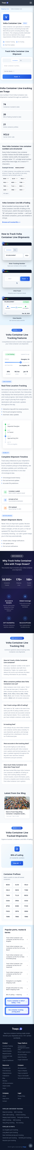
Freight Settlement (23, 1059)
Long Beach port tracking (10, 1132)
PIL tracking (19, 1123)
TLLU (14, 186)
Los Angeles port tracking (10, 1130)
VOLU (23, 178)
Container (15, 60)
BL (21, 60)
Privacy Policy (21, 1096)
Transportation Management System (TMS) (23, 1047)
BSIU (22, 186)
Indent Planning (22, 1057)
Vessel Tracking (7, 1048)
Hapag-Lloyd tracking (9, 1117)
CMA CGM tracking (8, 1115)
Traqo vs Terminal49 (23, 1076)
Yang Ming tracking (8, 1123)
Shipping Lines (5, 9)
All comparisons (22, 1068)
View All (16, 863)
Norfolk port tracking (25, 1138)
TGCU (6, 186)
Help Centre (6, 1098)
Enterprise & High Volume (7, 1057)
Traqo (24, 1147)
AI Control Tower (22, 1054)
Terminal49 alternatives (24, 1078)
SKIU (14, 182)
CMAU (14, 190)
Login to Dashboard (8, 1060)
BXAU (6, 178)
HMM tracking (7, 1120)
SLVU (15, 178)
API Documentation (8, 1083)
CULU (6, 182)
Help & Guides (6, 1086)
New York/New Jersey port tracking (13, 1135)
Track (16, 77)
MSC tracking (18, 1112)
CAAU (6, 190)
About (4, 1096)
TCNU (22, 182)
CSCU (22, 190)
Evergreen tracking (23, 1117)
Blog (4, 1078)
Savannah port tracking (10, 1138)
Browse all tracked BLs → (11, 222)
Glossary (5, 1081)
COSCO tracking (20, 1115)
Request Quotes (7, 1053)
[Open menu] (31, 2)
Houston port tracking (9, 1140)
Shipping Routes (7, 1073)
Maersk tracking (7, 1112)
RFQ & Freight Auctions (24, 1052)
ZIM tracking (17, 1120)
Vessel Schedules (7, 1051)
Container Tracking (8, 1046)
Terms (19, 1098)
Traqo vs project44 (23, 1073)
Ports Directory (7, 1070)
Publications (6, 1076)
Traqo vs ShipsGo (22, 1070)
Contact (5, 1101)
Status (4, 1088)
